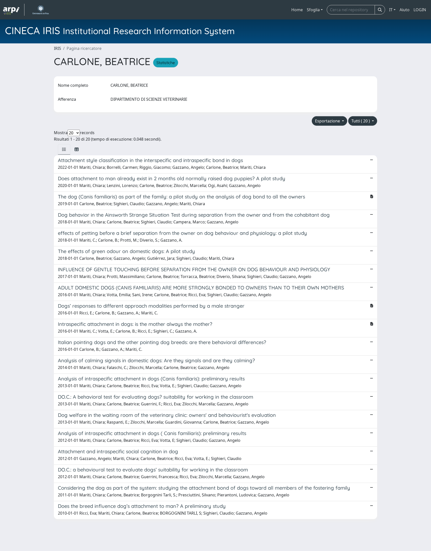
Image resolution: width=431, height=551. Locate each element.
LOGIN (420, 9)
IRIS (57, 48)
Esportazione (328, 121)
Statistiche (165, 62)
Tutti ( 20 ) (361, 121)
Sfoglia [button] (313, 9)
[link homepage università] (40, 10)
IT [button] (391, 9)
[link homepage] (13, 10)
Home (297, 9)
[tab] (64, 149)
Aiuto (405, 9)
